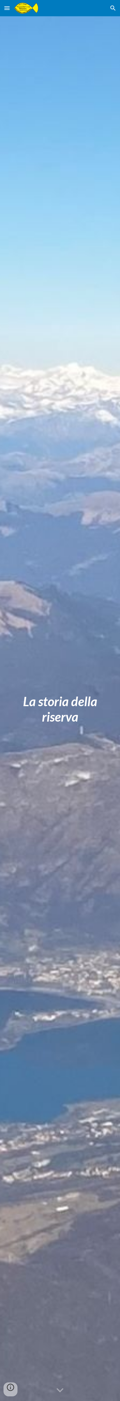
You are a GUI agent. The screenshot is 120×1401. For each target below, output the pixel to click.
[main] (60, 708)
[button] (7, 8)
